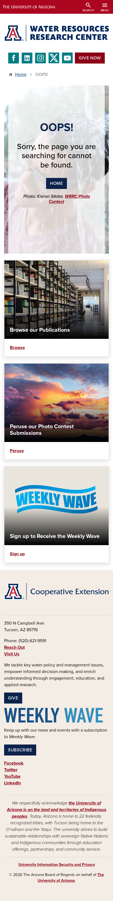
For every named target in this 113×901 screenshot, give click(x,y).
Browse (17, 347)
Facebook (14, 763)
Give (13, 698)
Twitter (11, 770)
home (56, 183)
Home (21, 74)
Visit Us (11, 654)
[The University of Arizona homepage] (33, 7)
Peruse (17, 451)
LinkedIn (12, 783)
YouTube (12, 776)
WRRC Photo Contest (69, 199)
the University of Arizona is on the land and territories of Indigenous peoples (56, 809)
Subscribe (20, 750)
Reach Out (14, 647)
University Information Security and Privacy (56, 864)
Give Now (90, 58)
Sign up (17, 554)
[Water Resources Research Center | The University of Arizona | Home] (56, 33)
